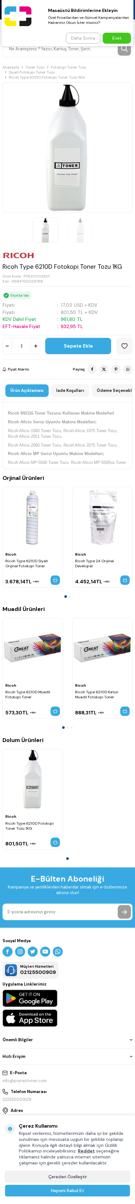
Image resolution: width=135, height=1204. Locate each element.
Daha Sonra (83, 38)
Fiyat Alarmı (18, 369)
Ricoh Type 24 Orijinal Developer (94, 563)
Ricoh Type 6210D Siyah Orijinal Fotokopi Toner (26, 563)
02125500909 (17, 1099)
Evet (117, 38)
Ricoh (10, 554)
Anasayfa (11, 67)
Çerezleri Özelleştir (67, 1176)
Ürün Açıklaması (27, 390)
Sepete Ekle (78, 346)
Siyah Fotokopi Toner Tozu (32, 72)
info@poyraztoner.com (25, 1080)
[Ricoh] (19, 255)
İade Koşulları (70, 390)
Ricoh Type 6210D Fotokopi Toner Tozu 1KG (29, 826)
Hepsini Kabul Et (67, 1190)
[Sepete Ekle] (55, 580)
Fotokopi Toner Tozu (68, 67)
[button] (65, 596)
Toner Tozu (35, 67)
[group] (67, 147)
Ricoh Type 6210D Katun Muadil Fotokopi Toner (96, 695)
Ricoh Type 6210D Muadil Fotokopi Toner (27, 695)
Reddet (86, 1151)
